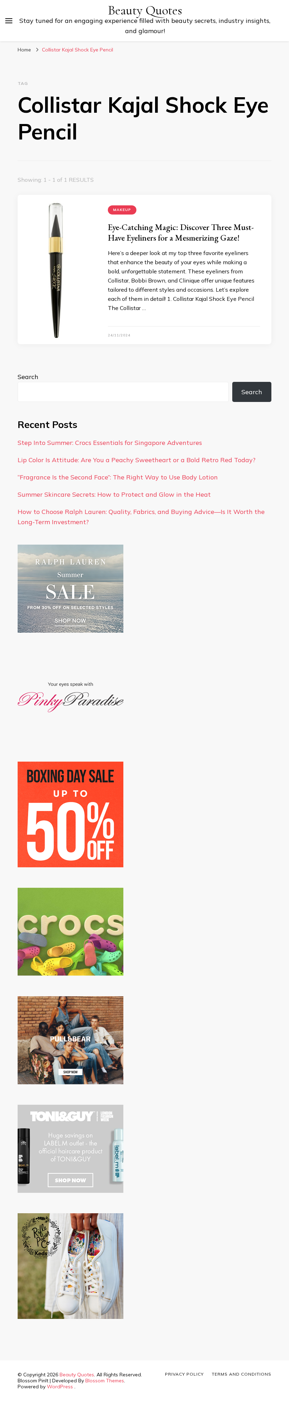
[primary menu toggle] (8, 20)
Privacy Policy (184, 1374)
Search (28, 377)
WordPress (60, 1386)
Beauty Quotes (145, 10)
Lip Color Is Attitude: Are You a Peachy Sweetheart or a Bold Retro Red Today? (137, 460)
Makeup (122, 209)
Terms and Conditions (241, 1374)
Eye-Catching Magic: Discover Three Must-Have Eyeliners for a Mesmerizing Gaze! (181, 232)
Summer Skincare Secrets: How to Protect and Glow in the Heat (114, 494)
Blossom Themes (104, 1380)
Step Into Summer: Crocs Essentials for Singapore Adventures (110, 443)
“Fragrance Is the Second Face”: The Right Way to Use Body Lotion (118, 477)
